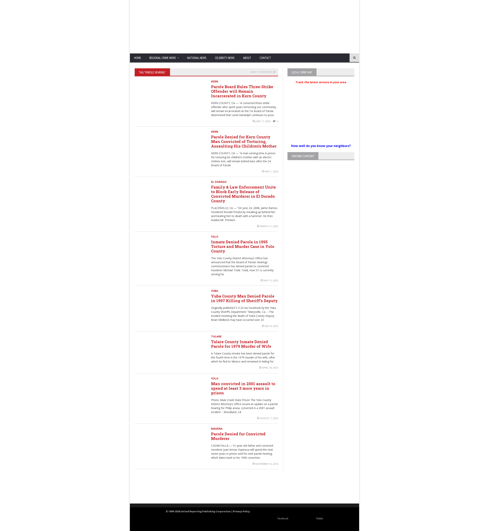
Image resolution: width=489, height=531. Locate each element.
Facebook (283, 518)
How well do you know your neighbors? (321, 146)
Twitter (319, 518)
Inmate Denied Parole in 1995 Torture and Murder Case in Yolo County (242, 246)
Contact (265, 58)
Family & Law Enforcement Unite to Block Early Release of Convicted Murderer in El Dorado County (243, 194)
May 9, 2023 (271, 326)
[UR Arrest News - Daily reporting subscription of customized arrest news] (301, 488)
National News (196, 58)
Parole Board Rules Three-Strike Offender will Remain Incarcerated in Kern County (242, 91)
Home (137, 58)
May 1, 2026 (271, 171)
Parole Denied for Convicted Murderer (238, 436)
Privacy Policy (241, 511)
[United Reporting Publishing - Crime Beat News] (143, 488)
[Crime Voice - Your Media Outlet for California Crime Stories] (339, 488)
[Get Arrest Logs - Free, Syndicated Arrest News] (206, 492)
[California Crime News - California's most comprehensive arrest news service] (251, 492)
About (247, 58)
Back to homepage (261, 72)
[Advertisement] (285, 26)
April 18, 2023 (270, 367)
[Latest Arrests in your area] (321, 87)
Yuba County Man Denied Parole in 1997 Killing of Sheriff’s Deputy (244, 298)
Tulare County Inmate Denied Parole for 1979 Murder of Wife (241, 344)
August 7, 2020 (269, 418)
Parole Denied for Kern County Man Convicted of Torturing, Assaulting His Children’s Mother (244, 141)
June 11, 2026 (263, 121)
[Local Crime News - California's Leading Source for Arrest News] (169, 488)
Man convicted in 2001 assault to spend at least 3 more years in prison (243, 388)
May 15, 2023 (270, 280)
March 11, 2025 (269, 226)
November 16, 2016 (266, 464)
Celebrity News (225, 58)
